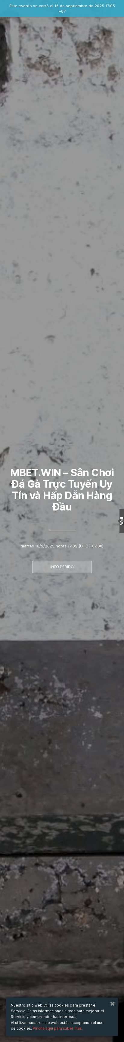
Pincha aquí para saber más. (58, 1028)
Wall (121, 521)
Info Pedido (62, 567)
